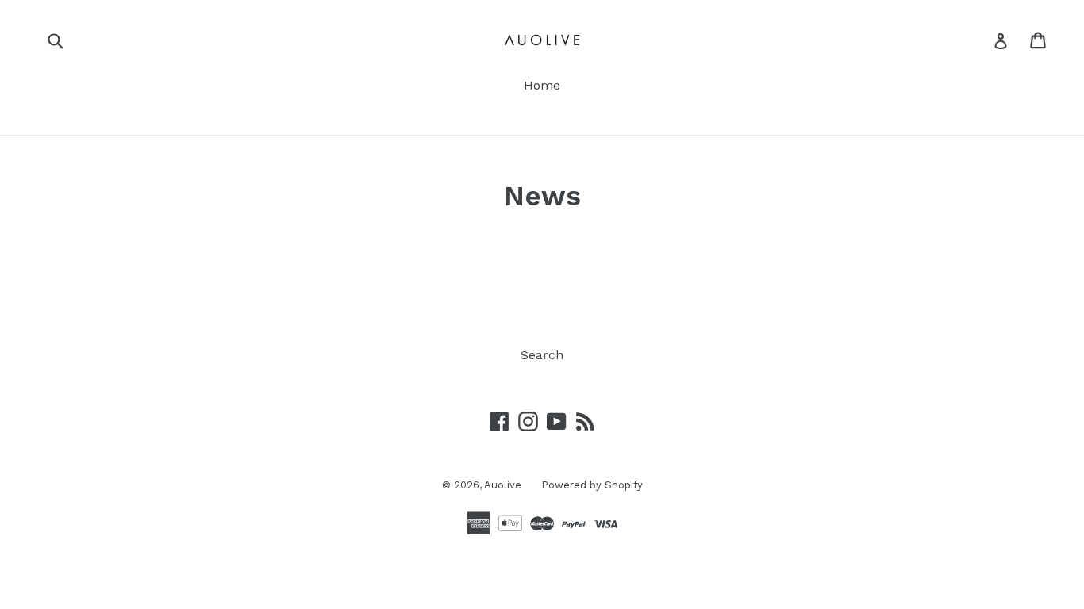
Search (542, 354)
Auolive (502, 485)
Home (542, 85)
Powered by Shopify (592, 485)
